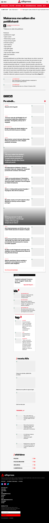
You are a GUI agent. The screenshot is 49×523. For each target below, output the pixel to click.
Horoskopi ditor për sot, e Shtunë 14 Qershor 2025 (23, 86)
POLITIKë (11, 5)
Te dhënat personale (12, 481)
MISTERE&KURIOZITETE (7, 499)
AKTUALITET (4, 5)
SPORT (3, 502)
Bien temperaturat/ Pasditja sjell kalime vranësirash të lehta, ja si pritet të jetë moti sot (24, 81)
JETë (2, 498)
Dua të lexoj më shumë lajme (11, 269)
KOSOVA (39, 5)
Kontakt (3, 481)
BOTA (44, 5)
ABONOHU (4, 515)
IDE (23, 5)
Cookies (20, 481)
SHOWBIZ (3, 501)
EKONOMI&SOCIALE (31, 5)
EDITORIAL (18, 5)
